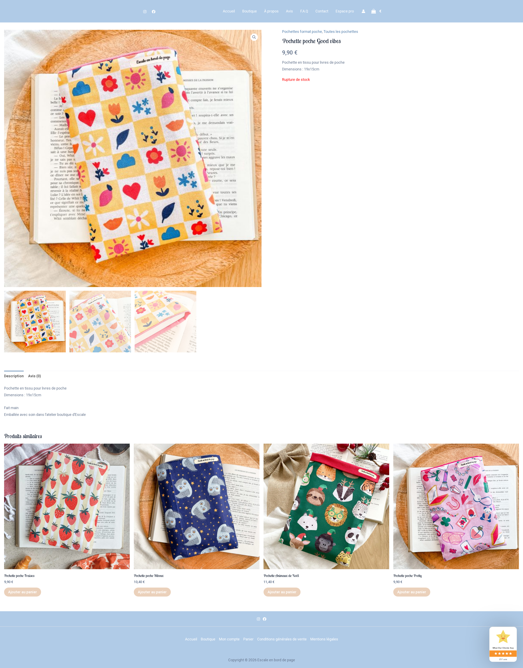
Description (14, 376)
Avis (289, 11)
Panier (248, 639)
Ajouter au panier (22, 592)
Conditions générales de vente (282, 639)
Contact (321, 11)
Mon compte (229, 639)
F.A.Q (304, 11)
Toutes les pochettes (340, 31)
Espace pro (345, 11)
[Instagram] (145, 11)
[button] (254, 37)
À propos (271, 11)
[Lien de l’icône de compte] (363, 11)
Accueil (229, 11)
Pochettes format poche (302, 31)
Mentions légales (324, 639)
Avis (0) (34, 376)
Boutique (249, 11)
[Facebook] (153, 11)
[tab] (14, 376)
